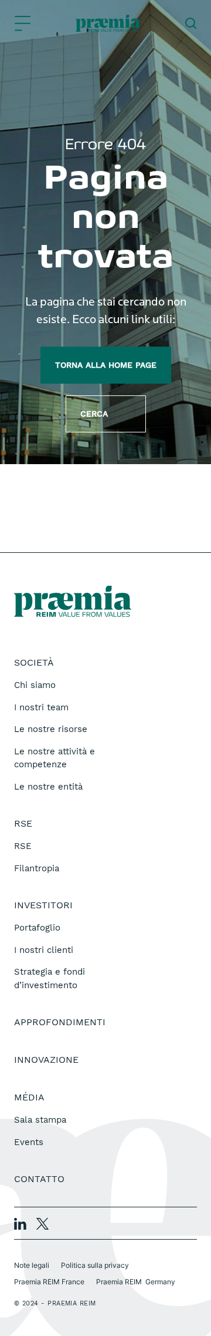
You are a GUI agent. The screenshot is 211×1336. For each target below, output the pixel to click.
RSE (23, 846)
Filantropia (36, 868)
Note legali (31, 1265)
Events (28, 1142)
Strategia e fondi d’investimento (49, 978)
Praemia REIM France (49, 1281)
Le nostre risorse (50, 729)
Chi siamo (35, 685)
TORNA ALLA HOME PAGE (105, 365)
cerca (105, 413)
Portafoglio (37, 927)
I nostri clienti (43, 950)
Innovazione (46, 1059)
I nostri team (41, 707)
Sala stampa (40, 1120)
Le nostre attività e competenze (54, 758)
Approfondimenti (60, 1022)
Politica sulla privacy (95, 1265)
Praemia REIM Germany (135, 1281)
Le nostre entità (48, 786)
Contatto (39, 1178)
